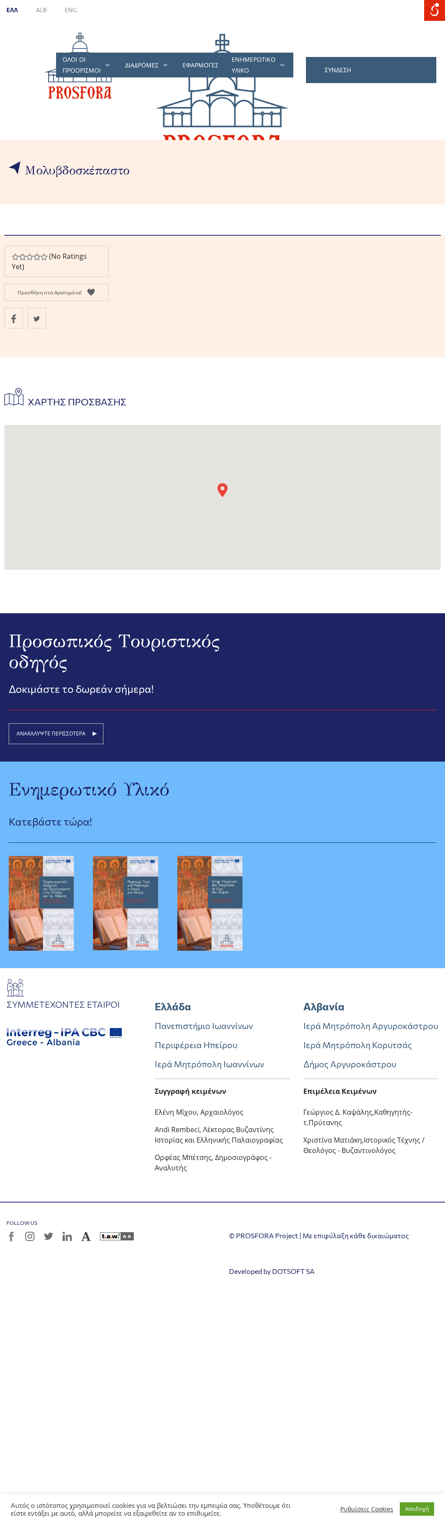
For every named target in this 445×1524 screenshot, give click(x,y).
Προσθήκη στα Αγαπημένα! (49, 292)
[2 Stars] (22, 257)
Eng (71, 10)
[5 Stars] (43, 257)
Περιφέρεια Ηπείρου (196, 1044)
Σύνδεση (338, 70)
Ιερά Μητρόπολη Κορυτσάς (357, 1044)
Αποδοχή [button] (417, 1509)
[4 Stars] (36, 257)
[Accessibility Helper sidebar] (434, 10)
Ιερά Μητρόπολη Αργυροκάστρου (370, 1025)
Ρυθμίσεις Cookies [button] (366, 1509)
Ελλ (13, 10)
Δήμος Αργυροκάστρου (349, 1064)
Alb (41, 10)
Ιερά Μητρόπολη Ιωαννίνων (209, 1064)
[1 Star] (15, 257)
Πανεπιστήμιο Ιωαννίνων (204, 1025)
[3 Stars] (29, 257)
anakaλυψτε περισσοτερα (51, 733)
